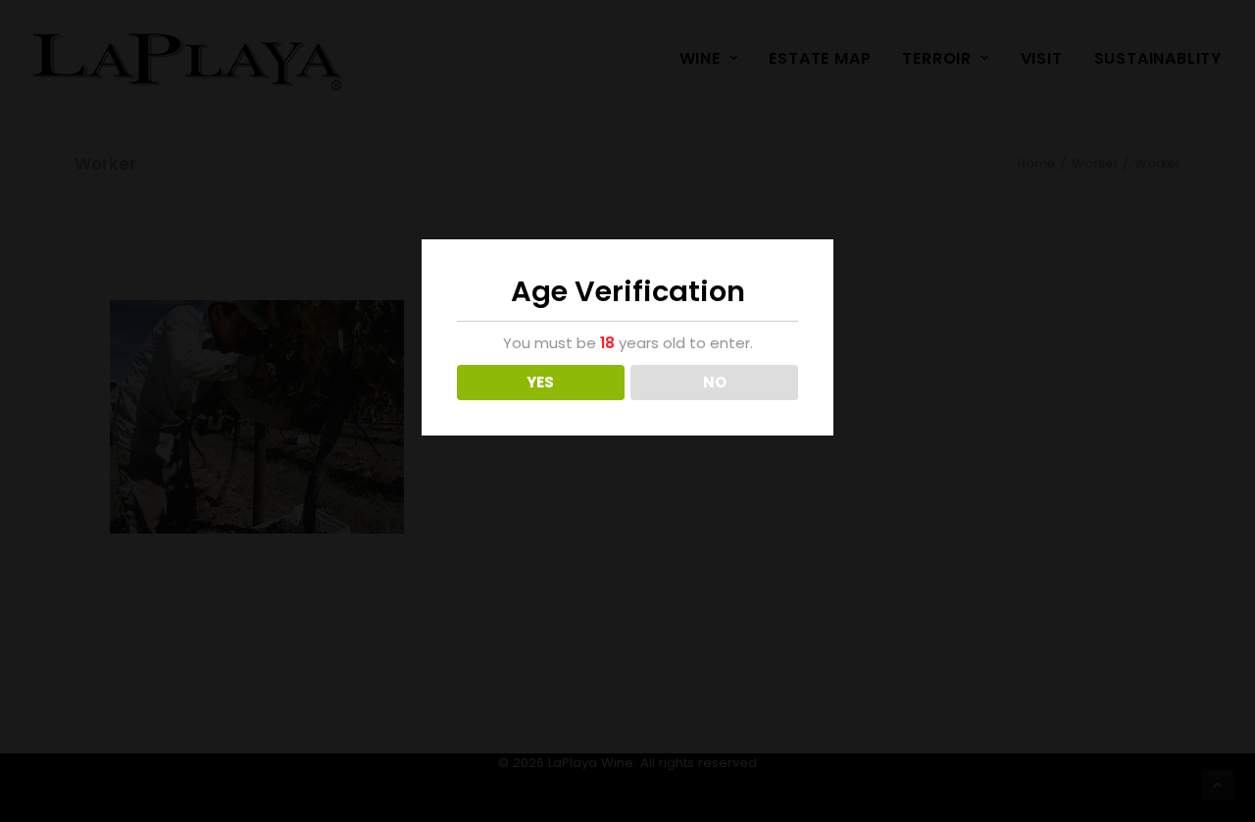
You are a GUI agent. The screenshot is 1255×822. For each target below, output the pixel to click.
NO (715, 382)
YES (540, 382)
